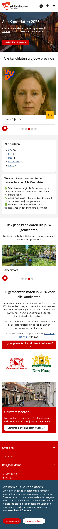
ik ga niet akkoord (34, 520)
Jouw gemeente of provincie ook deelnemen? (30, 343)
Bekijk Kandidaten (14, 42)
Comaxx (6, 31)
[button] (22, 129)
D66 (10, 157)
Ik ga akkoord (12, 520)
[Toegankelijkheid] (47, 6)
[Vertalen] (41, 6)
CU (9, 153)
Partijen (9, 478)
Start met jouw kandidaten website (25, 427)
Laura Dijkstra (12, 119)
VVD (10, 165)
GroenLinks (14, 161)
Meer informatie (22, 510)
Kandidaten (11, 473)
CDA (10, 150)
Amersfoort (11, 270)
